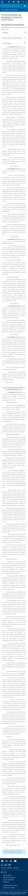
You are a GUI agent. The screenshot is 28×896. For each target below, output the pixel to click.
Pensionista (6, 882)
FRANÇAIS (16, 868)
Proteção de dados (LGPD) (10, 885)
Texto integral (7, 43)
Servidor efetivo (7, 875)
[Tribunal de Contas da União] (9, 865)
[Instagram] (11, 861)
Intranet (4, 872)
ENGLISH (3, 868)
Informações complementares (12, 38)
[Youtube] (14, 861)
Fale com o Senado (10, 887)
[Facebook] (2, 861)
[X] (6, 861)
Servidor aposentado (8, 879)
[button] (9, 2)
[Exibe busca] (25, 6)
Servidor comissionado (9, 877)
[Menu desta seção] (2, 9)
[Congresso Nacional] (6, 865)
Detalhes (5, 32)
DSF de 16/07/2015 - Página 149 (13, 852)
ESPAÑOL (9, 868)
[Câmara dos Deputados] (2, 865)
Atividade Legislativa (10, 6)
